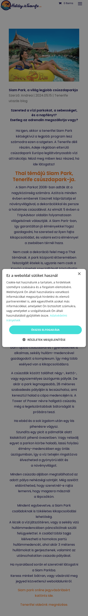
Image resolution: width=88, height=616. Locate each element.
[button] (44, 339)
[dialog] (44, 308)
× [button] (79, 273)
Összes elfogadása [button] (45, 330)
